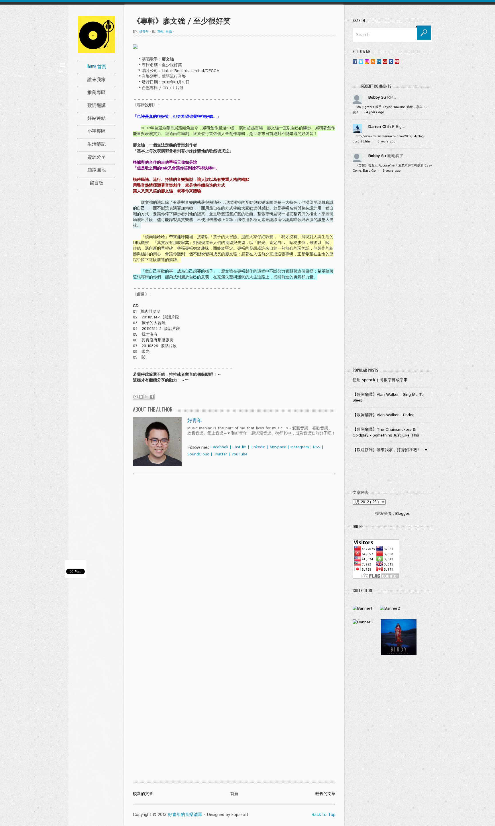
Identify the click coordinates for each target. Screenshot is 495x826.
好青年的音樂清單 (185, 815)
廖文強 (168, 59)
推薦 (169, 32)
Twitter (220, 454)
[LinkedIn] (379, 61)
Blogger (402, 513)
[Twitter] (361, 61)
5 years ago (386, 141)
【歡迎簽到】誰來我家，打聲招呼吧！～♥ (390, 450)
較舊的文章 (325, 794)
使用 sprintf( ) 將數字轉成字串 (380, 380)
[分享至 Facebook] (152, 397)
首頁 (234, 794)
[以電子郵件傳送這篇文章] (135, 397)
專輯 (160, 32)
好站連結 (96, 117)
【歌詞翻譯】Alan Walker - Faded (384, 415)
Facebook (219, 447)
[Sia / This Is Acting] (363, 622)
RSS (316, 447)
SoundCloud (198, 454)
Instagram (299, 447)
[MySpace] (391, 61)
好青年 (194, 420)
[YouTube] (397, 61)
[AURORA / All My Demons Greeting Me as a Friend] (362, 608)
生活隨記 (96, 143)
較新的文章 (143, 794)
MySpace (278, 447)
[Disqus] (234, 552)
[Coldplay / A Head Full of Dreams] (390, 608)
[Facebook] (355, 61)
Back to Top (323, 815)
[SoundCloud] (403, 61)
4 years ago (375, 112)
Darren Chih (379, 127)
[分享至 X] (146, 397)
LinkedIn (258, 447)
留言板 (96, 182)
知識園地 (96, 169)
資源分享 (96, 156)
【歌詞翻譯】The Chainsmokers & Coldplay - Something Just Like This (386, 432)
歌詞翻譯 (96, 104)
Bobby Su (377, 97)
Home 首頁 (96, 66)
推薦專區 (96, 92)
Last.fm (239, 447)
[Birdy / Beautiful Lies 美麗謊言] (399, 654)
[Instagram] (367, 61)
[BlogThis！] (141, 397)
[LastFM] (385, 61)
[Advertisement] (392, 274)
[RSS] (373, 61)
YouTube (239, 454)
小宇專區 (96, 130)
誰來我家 (96, 79)
